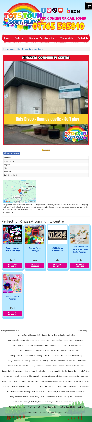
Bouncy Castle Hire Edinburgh (71, 355)
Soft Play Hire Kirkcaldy (53, 402)
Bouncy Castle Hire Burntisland (22, 345)
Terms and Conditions (71, 402)
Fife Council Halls (69, 386)
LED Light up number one (57, 249)
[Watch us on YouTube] (60, 10)
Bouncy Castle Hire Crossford (23, 350)
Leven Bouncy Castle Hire (56, 391)
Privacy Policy (34, 397)
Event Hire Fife (84, 381)
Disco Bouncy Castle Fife (11, 381)
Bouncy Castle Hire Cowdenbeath (69, 345)
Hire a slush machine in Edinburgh (19, 391)
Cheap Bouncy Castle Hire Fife (15, 376)
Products (18, 38)
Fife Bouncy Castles (55, 386)
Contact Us (83, 38)
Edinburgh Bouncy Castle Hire (51, 381)
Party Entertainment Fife (19, 397)
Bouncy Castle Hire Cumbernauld (47, 350)
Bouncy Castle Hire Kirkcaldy (18, 366)
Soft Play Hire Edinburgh (21, 402)
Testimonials (66, 38)
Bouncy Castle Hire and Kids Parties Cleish (23, 340)
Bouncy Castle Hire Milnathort (35, 371)
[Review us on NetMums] (54, 10)
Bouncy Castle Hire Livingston (12, 371)
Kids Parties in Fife (38, 391)
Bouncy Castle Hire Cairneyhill (45, 345)
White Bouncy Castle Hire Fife (54, 407)
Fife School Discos (83, 386)
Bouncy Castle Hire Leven (75, 366)
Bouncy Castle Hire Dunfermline (48, 355)
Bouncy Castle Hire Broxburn (73, 340)
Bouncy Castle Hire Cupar (70, 350)
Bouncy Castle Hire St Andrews (79, 371)
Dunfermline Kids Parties (30, 381)
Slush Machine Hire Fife (74, 407)
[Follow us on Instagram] (49, 10)
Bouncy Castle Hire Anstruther (51, 340)
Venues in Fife (15, 49)
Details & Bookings (12, 265)
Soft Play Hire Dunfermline (72, 397)
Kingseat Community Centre (32, 49)
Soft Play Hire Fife (37, 402)
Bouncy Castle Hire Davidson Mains (23, 355)
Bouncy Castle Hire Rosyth (57, 371)
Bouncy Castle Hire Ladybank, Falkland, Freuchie (47, 366)
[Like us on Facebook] (43, 10)
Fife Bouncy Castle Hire (38, 386)
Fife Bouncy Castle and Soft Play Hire (15, 386)
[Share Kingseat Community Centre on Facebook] (46, 153)
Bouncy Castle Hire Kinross (76, 361)
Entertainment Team (70, 381)
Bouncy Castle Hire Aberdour (64, 335)
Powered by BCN (84, 331)
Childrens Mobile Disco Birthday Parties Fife (72, 376)
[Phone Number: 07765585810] (58, 26)
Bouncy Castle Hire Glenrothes (54, 361)
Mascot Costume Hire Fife (75, 391)
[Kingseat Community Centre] (46, 103)
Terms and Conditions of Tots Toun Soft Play (25, 407)
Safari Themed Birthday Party (50, 397)
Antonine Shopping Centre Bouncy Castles (37, 335)
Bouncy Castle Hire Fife (15, 361)
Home (7, 38)
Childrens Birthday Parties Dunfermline (41, 376)
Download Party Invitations (42, 38)
